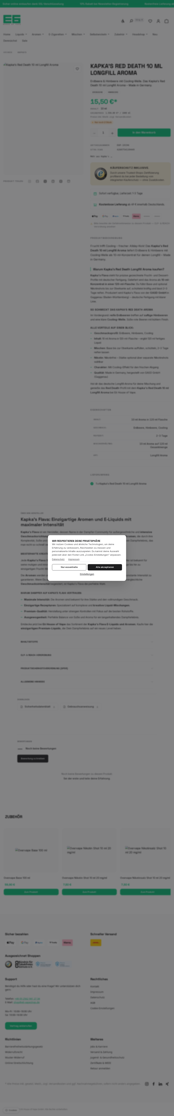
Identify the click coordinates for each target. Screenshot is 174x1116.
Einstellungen (87, 574)
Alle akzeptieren (105, 567)
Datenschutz (58, 559)
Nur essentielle (69, 567)
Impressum (74, 559)
